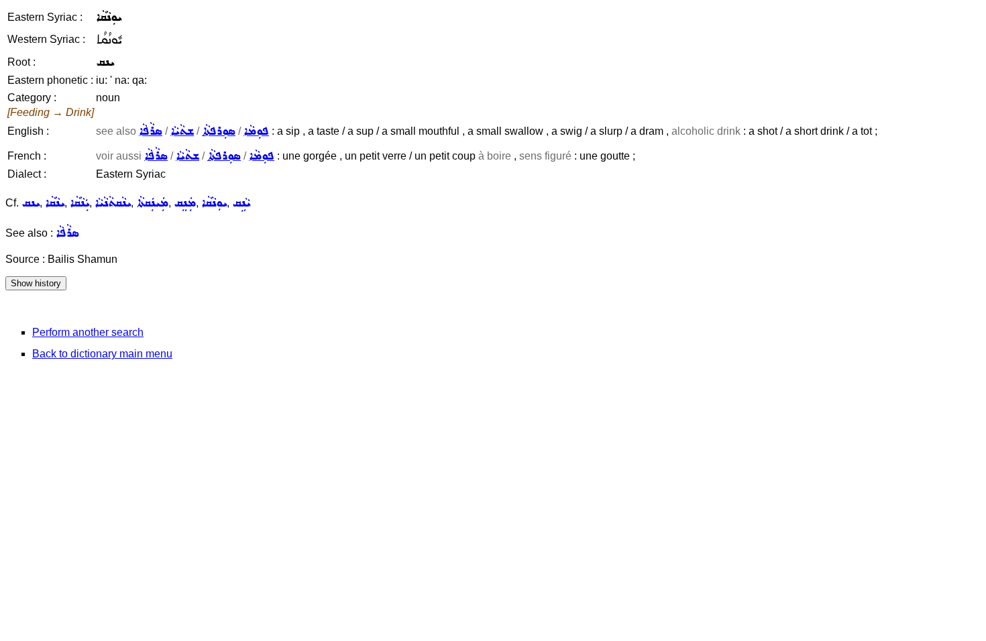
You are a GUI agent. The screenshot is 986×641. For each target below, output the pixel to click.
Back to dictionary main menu (102, 353)
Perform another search (88, 332)
